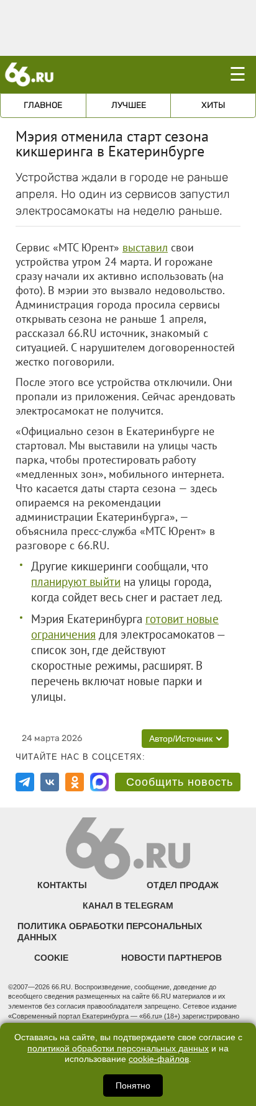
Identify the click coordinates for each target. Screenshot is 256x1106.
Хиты (213, 105)
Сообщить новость (179, 782)
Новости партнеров (171, 958)
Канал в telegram (128, 905)
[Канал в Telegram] (25, 782)
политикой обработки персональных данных (118, 1048)
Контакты (62, 885)
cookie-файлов (159, 1059)
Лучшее (128, 105)
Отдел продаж (183, 885)
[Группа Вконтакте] (49, 782)
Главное (43, 105)
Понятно (133, 1085)
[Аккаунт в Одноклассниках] (74, 782)
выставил (145, 247)
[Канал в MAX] (99, 782)
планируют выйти (76, 581)
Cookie (51, 958)
